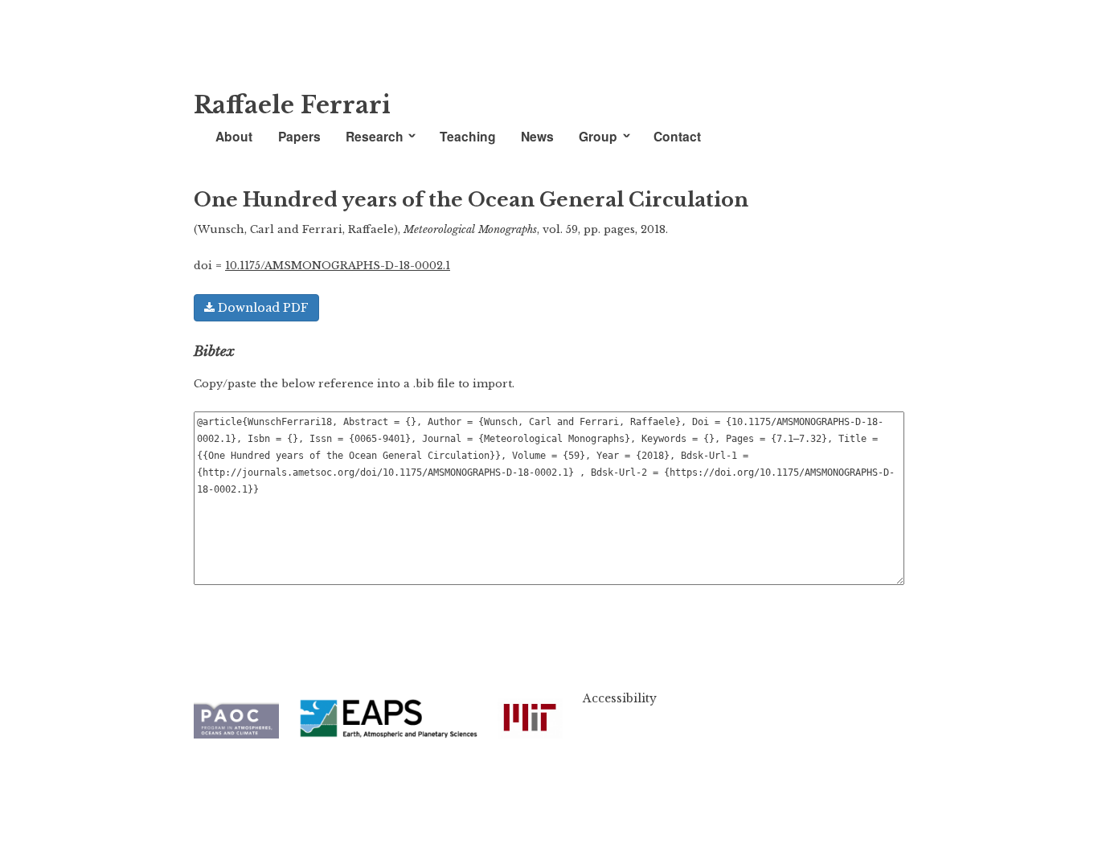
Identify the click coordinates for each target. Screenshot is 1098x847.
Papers (299, 136)
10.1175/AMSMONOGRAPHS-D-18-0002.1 (337, 265)
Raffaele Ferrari (292, 105)
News (537, 136)
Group (598, 136)
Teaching (468, 136)
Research (375, 136)
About (233, 136)
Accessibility (620, 698)
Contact (677, 136)
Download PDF (262, 308)
